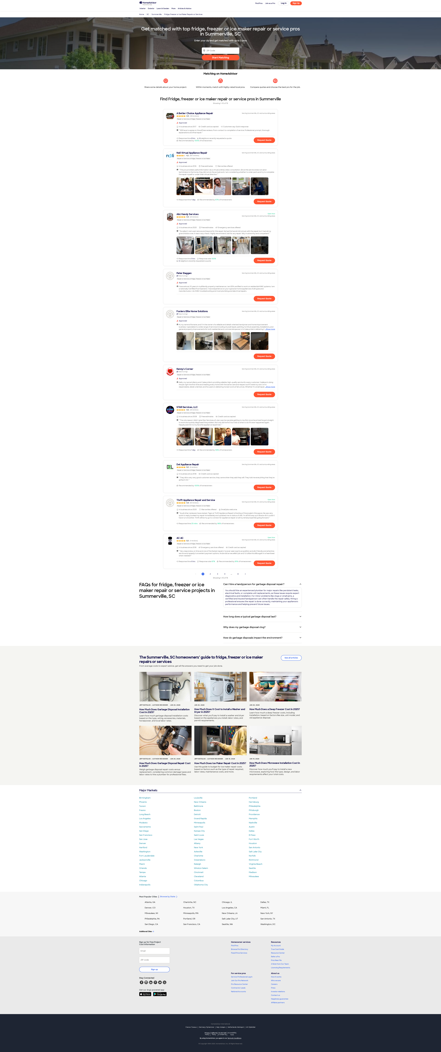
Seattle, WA (227, 924)
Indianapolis (144, 885)
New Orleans (200, 802)
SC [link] (148, 14)
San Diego (144, 831)
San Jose (143, 839)
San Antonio (254, 847)
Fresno (142, 810)
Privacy (207, 1033)
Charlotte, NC (189, 902)
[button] (185, 186)
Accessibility (232, 1034)
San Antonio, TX (267, 919)
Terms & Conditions (234, 1038)
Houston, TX (189, 908)
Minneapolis (199, 822)
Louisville (198, 798)
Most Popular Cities (148, 896)
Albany (197, 843)
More (173, 8)
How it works (276, 977)
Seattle (252, 868)
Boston (197, 810)
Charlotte (198, 856)
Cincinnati (198, 872)
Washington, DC (267, 924)
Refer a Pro (275, 957)
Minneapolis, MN (190, 913)
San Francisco (145, 835)
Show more (270, 329)
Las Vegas (199, 839)
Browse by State (167, 896)
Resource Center (278, 953)
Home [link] (141, 14)
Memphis (253, 818)
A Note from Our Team (280, 964)
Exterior (151, 8)
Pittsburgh (254, 810)
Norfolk (252, 856)
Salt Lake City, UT (230, 919)
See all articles (291, 658)
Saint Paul (198, 827)
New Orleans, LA (229, 913)
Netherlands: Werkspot (236, 1027)
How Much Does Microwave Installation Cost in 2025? (274, 764)
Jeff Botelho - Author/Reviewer (153, 705)
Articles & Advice (184, 8)
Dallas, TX (264, 902)
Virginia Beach (255, 864)
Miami (142, 864)
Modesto (143, 822)
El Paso (252, 835)
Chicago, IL (227, 902)
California (214, 1033)
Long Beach (144, 814)
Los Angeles (145, 818)
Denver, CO (150, 908)
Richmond (253, 860)
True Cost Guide (277, 949)
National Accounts (238, 992)
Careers (274, 984)
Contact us (275, 995)
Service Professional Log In (241, 977)
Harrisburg (254, 802)
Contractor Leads (238, 988)
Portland (253, 798)
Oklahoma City (201, 885)
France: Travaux (191, 1027)
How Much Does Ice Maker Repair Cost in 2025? (220, 763)
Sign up (154, 969)
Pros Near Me (276, 960)
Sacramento (145, 827)
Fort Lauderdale (146, 856)
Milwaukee (254, 876)
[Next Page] (245, 574)
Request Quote (264, 140)
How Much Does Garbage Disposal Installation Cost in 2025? (164, 711)
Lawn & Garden (163, 8)
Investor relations (278, 992)
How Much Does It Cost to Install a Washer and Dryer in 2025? (219, 710)
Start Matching (220, 57)
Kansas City (199, 831)
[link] (220, 116)
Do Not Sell (222, 1033)
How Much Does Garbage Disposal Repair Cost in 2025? (164, 764)
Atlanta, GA (150, 902)
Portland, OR (189, 919)
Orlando (143, 868)
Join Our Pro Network (239, 980)
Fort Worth (254, 839)
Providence (254, 814)
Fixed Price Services (239, 953)
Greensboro (199, 860)
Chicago (143, 880)
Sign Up (296, 3)
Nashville (253, 822)
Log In (284, 3)
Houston (253, 843)
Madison (253, 872)
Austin (252, 827)
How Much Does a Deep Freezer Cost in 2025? (274, 709)
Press (273, 988)
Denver (142, 843)
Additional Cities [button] (145, 931)
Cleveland (199, 876)
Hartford (143, 847)
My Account (276, 946)
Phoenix (143, 802)
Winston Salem (201, 868)
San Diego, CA (151, 924)
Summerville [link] (157, 14)
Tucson (142, 806)
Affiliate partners (278, 1003)
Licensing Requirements (280, 968)
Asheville (198, 851)
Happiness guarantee (279, 999)
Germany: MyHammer (206, 1027)
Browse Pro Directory (239, 949)
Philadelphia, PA (152, 919)
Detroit (197, 814)
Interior (143, 8)
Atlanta (142, 876)
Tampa (142, 872)
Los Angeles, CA (229, 908)
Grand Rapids (200, 818)
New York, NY (266, 913)
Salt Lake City (255, 851)
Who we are (276, 980)
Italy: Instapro (221, 1027)
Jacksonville (144, 860)
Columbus (199, 880)
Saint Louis (199, 835)
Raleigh (197, 864)
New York (198, 847)
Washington (144, 851)
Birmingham (145, 798)
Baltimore (198, 806)
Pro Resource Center (239, 984)
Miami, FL (264, 908)
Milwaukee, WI (151, 913)
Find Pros (234, 946)
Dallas (251, 831)
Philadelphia (254, 806)
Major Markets (148, 790)
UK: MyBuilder (251, 1027)
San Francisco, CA (191, 924)
